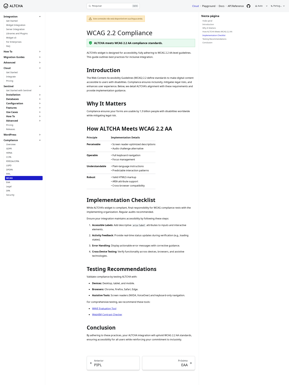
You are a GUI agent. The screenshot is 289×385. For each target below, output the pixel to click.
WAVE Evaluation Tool (104, 308)
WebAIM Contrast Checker (107, 314)
